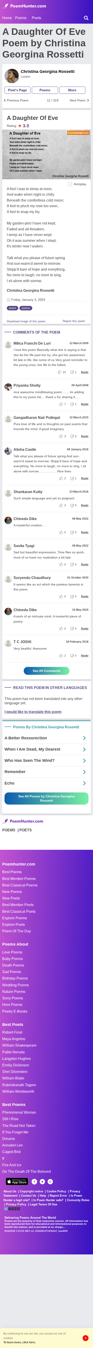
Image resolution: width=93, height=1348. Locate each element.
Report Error (58, 1195)
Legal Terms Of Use (43, 1204)
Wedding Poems (15, 985)
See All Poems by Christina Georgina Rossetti (46, 798)
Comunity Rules (78, 1200)
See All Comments (46, 671)
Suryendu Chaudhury (32, 578)
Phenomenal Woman (19, 1112)
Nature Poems (13, 992)
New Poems (12, 892)
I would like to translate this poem (33, 712)
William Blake (13, 1078)
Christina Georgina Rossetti (47, 71)
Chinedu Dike (25, 519)
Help (43, 1195)
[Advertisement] (46, 1300)
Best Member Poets (18, 905)
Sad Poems (11, 972)
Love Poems (12, 952)
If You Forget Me (15, 1132)
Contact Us (28, 1195)
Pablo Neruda (13, 1052)
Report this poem (74, 321)
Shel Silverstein (15, 1072)
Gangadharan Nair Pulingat (37, 417)
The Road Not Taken (18, 1126)
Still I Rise (10, 1119)
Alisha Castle (25, 449)
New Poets (11, 898)
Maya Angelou (13, 1039)
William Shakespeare (19, 1045)
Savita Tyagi (24, 546)
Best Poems (12, 872)
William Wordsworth (18, 1091)
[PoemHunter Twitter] (42, 1181)
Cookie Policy (56, 1191)
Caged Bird (11, 1152)
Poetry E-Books (14, 1011)
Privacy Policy (16, 1204)
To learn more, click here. (19, 1342)
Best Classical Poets (18, 911)
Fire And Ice (11, 1165)
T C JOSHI (22, 642)
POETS (25, 830)
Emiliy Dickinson (15, 1065)
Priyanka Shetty (27, 385)
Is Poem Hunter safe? (48, 1200)
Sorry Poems (12, 998)
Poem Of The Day (16, 931)
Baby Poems (12, 959)
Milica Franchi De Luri (32, 343)
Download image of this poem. (26, 321)
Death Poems (13, 965)
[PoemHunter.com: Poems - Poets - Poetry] (24, 6)
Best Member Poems (19, 879)
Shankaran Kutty (28, 492)
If (3, 1158)
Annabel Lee (12, 1145)
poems (26, 308)
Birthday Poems (15, 978)
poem (12, 308)
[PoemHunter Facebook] (34, 1181)
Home (7, 18)
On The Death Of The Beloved (26, 1171)
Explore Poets (13, 924)
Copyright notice (31, 1191)
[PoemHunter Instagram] (50, 1181)
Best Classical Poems (19, 885)
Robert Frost (12, 1032)
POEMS (8, 830)
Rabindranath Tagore (19, 1085)
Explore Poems (14, 918)
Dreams (8, 1139)
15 (64, 372)
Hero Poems (12, 1005)
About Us (9, 1191)
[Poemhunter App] (17, 1181)
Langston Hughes (16, 1059)
